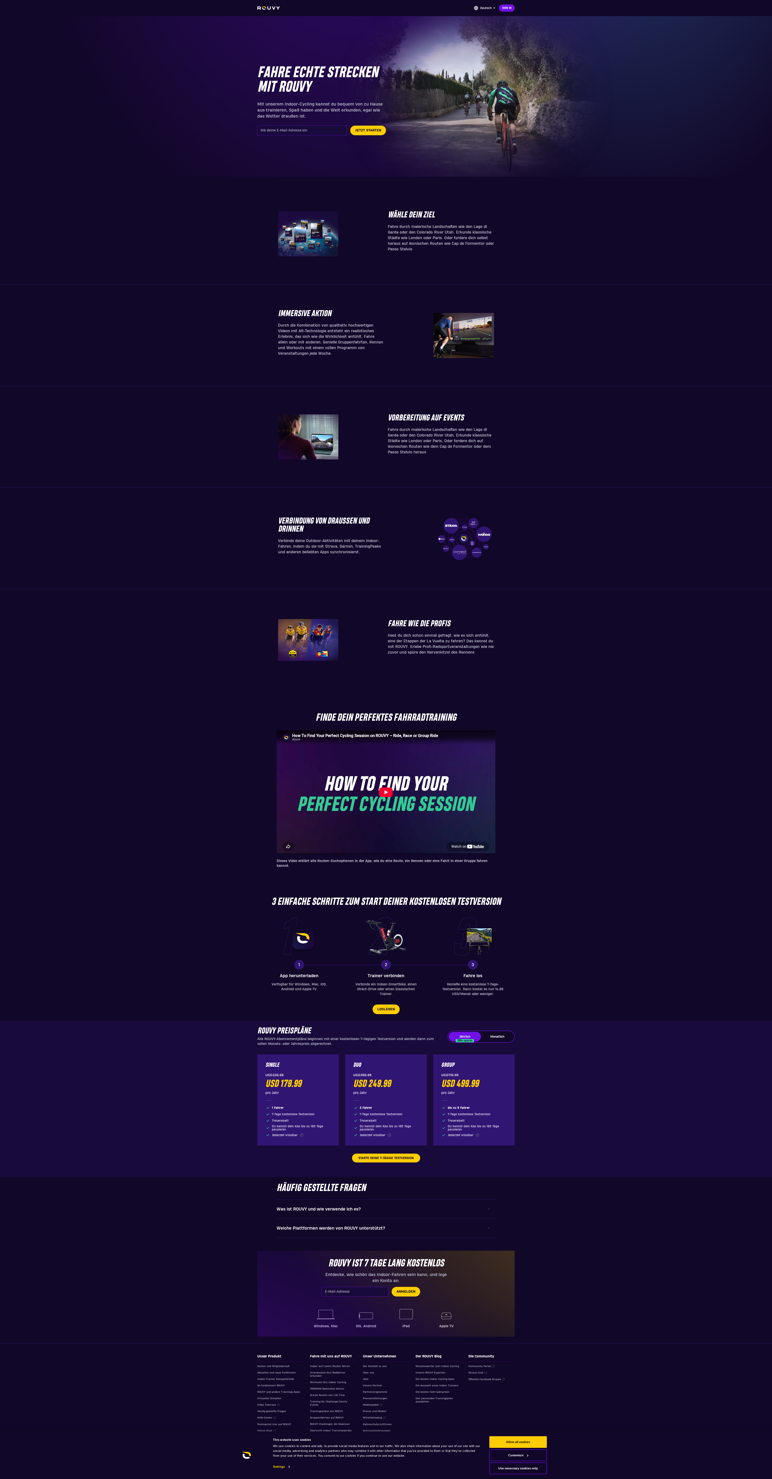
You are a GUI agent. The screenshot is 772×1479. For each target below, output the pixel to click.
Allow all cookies (518, 1442)
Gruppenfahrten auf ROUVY (327, 1417)
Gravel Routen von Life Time (327, 1395)
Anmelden (405, 1291)
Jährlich (464, 1038)
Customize (516, 1455)
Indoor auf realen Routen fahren (330, 1366)
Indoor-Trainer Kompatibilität (275, 1379)
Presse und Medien (374, 1411)
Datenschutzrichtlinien (377, 1424)
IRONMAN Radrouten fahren (327, 1388)
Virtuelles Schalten (269, 1398)
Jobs (366, 1379)
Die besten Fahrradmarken (432, 1392)
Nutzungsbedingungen (376, 1430)
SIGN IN (506, 8)
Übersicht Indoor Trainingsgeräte (331, 1430)
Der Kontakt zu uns (375, 1366)
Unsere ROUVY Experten (430, 1372)
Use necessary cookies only (518, 1468)
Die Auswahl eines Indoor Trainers (437, 1385)
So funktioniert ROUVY (271, 1385)
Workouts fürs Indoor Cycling (328, 1382)
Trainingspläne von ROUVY (326, 1411)
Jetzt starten (368, 130)
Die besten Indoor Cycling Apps (435, 1379)
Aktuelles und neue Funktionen (276, 1372)
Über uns (368, 1372)
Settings (279, 1466)
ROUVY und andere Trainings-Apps (278, 1392)
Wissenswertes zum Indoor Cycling (437, 1366)
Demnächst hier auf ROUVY (274, 1424)
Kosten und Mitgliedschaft (273, 1366)
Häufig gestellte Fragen (271, 1411)
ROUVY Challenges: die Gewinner (330, 1424)
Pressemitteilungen (375, 1398)
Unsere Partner (372, 1385)
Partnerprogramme (375, 1392)
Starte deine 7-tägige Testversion (386, 1158)
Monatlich (497, 1036)
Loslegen (386, 1009)
